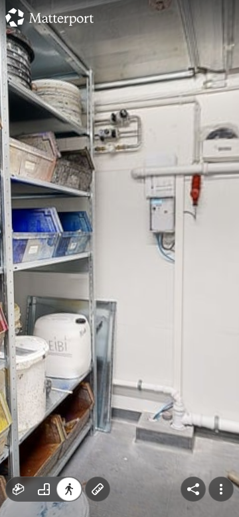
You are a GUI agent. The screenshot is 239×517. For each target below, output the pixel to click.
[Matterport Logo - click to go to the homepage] (49, 17)
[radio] (18, 489)
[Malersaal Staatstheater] (119, 258)
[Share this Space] (193, 489)
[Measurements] (97, 489)
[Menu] (221, 489)
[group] (43, 489)
